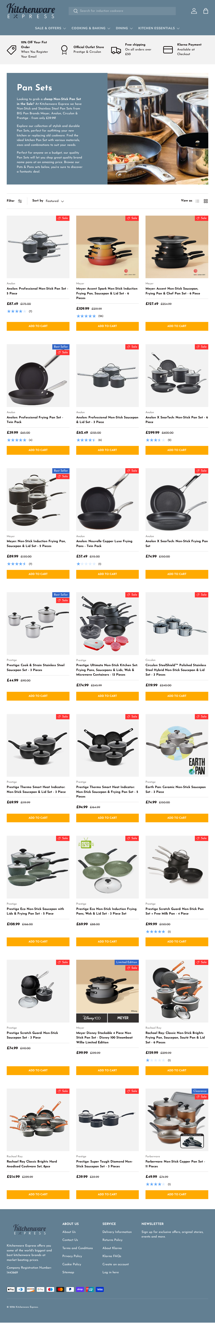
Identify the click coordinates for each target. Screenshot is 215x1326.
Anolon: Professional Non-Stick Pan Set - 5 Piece (37, 291)
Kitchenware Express (27, 1307)
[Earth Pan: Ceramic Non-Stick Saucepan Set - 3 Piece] (177, 745)
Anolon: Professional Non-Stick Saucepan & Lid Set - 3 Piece (107, 420)
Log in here (110, 1272)
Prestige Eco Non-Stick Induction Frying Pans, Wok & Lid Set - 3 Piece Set (106, 912)
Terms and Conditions (77, 1248)
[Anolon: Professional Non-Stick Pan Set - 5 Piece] (38, 247)
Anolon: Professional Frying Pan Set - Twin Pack (35, 420)
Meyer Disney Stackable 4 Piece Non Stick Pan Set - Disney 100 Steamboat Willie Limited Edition (104, 1038)
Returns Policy (112, 1240)
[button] (205, 11)
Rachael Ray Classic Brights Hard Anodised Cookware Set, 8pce (32, 1164)
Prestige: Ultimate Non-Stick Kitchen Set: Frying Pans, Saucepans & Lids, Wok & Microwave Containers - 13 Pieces (107, 670)
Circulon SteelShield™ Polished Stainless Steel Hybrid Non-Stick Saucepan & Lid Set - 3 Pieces (176, 670)
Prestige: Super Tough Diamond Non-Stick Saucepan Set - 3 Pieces (104, 1164)
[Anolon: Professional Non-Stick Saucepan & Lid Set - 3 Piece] (107, 375)
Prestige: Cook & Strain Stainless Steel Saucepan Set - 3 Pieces (35, 668)
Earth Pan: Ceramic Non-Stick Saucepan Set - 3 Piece (176, 790)
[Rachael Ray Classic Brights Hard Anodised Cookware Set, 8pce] (38, 1120)
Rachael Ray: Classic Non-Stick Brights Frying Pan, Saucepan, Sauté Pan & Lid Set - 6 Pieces (175, 1038)
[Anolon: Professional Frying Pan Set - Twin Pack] (38, 375)
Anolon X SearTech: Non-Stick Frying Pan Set (177, 544)
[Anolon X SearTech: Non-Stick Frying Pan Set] (177, 499)
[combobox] (122, 11)
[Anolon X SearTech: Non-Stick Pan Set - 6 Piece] (177, 375)
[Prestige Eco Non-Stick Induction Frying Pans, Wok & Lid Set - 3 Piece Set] (107, 867)
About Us (69, 1232)
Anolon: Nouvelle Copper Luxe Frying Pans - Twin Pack (104, 544)
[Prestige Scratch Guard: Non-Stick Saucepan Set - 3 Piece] (38, 991)
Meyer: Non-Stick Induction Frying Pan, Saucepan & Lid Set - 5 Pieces (36, 544)
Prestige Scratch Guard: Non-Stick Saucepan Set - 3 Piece (32, 1036)
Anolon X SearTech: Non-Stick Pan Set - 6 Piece (177, 420)
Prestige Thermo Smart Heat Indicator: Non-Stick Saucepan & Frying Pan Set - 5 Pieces (107, 792)
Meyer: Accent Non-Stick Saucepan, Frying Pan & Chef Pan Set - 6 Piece (173, 291)
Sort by (37, 200)
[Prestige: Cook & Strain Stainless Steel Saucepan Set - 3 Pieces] (38, 623)
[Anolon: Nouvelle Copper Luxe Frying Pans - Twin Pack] (107, 499)
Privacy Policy (72, 1256)
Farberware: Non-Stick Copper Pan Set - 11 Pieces (175, 1164)
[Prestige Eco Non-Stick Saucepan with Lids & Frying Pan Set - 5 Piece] (38, 867)
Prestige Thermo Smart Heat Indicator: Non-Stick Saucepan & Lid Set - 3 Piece (36, 790)
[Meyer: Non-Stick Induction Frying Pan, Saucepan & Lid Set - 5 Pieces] (38, 499)
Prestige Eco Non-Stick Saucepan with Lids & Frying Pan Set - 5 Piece (35, 912)
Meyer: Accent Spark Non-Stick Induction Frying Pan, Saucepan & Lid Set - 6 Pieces (107, 293)
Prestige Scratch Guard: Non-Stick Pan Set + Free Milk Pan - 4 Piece (175, 912)
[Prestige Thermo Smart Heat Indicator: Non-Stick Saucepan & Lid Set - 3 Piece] (38, 745)
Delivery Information (117, 1232)
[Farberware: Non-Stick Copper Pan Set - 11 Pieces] (177, 1120)
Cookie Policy (71, 1264)
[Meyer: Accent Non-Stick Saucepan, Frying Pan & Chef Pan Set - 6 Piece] (177, 247)
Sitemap (68, 1272)
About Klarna (112, 1248)
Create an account (115, 1264)
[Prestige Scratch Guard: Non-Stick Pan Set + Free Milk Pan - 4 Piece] (177, 867)
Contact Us (70, 1240)
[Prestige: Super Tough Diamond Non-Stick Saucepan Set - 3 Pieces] (107, 1120)
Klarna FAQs (111, 1256)
